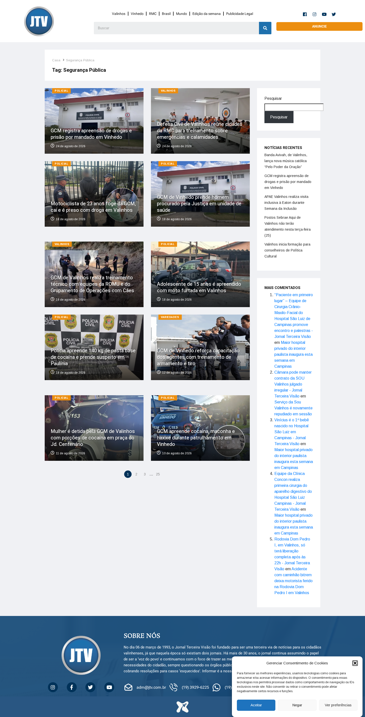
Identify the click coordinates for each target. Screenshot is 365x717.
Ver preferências (338, 705)
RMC (152, 14)
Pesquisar (273, 98)
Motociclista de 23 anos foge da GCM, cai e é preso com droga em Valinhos (93, 207)
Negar (297, 705)
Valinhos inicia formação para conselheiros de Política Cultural (287, 250)
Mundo (181, 14)
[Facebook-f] (305, 14)
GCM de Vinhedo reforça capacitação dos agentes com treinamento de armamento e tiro (198, 357)
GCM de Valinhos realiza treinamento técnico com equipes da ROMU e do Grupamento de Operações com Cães (92, 284)
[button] (355, 663)
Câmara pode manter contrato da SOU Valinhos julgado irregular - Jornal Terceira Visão (293, 384)
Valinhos (118, 14)
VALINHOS (168, 91)
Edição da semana (206, 14)
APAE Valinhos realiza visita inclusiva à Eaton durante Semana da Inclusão (286, 203)
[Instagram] (314, 14)
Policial (61, 91)
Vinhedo (137, 14)
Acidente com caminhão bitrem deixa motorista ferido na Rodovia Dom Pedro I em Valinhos (293, 581)
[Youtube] (324, 14)
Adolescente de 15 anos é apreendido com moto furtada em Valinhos (199, 287)
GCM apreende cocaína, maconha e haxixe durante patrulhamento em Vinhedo (196, 438)
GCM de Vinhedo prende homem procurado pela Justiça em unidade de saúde (199, 203)
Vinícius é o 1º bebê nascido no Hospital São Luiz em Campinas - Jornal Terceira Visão (291, 432)
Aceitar (256, 705)
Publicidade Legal (239, 14)
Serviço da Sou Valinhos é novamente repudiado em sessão (293, 408)
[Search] (265, 28)
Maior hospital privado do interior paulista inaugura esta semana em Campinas (293, 354)
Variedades (170, 317)
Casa (56, 60)
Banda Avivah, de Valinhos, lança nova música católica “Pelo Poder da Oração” (285, 161)
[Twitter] (334, 14)
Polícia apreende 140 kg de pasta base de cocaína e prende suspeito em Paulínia (93, 357)
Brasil (166, 14)
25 (158, 474)
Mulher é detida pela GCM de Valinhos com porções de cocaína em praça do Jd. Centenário (93, 438)
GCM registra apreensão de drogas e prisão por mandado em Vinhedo (91, 134)
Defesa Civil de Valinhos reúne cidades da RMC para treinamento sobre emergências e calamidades (199, 131)
